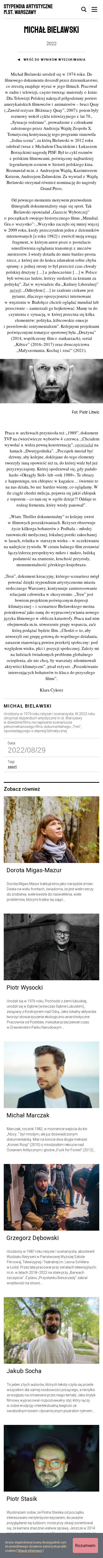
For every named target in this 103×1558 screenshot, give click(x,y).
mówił (15, 290)
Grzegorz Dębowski (32, 1237)
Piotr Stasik (21, 1498)
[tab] (84, 10)
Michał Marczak (28, 1115)
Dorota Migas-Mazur (34, 870)
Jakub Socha (24, 1371)
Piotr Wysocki (24, 987)
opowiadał (84, 445)
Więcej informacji (30, 1550)
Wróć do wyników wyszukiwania (55, 59)
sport (12, 767)
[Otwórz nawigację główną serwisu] (94, 9)
